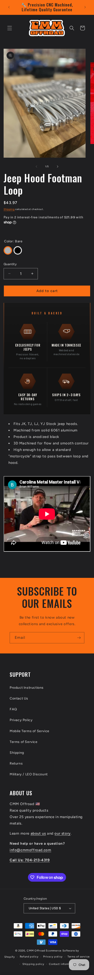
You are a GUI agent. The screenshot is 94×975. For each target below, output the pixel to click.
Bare (8, 250)
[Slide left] (36, 166)
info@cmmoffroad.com (30, 850)
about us (38, 833)
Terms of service (78, 956)
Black (17, 250)
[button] (9, 28)
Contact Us (19, 698)
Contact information (62, 964)
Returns (16, 763)
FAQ (13, 709)
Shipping (9, 209)
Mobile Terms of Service (29, 731)
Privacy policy (53, 956)
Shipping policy (33, 964)
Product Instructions (27, 688)
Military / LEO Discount (29, 774)
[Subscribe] (79, 637)
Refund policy (29, 956)
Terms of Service (24, 742)
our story (62, 833)
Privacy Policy (21, 720)
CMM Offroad (36, 950)
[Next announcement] (85, 7)
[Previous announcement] (9, 7)
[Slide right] (57, 166)
